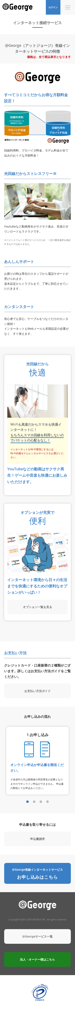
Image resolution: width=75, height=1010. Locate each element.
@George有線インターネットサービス (37, 874)
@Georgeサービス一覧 (37, 936)
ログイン (53, 7)
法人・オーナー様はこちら (37, 959)
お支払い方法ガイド (37, 691)
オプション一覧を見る (37, 607)
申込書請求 (37, 839)
